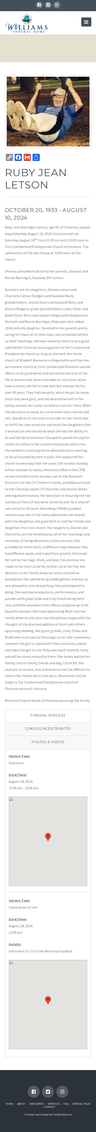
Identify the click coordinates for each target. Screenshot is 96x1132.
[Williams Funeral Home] (27, 23)
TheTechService (62, 1114)
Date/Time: (18, 774)
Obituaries (36, 1103)
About (21, 1103)
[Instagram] (57, 4)
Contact (49, 1107)
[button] (48, 837)
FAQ (66, 1103)
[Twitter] (48, 4)
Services (54, 1103)
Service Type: (19, 756)
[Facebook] (39, 4)
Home (9, 1103)
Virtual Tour (81, 1103)
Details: (15, 944)
